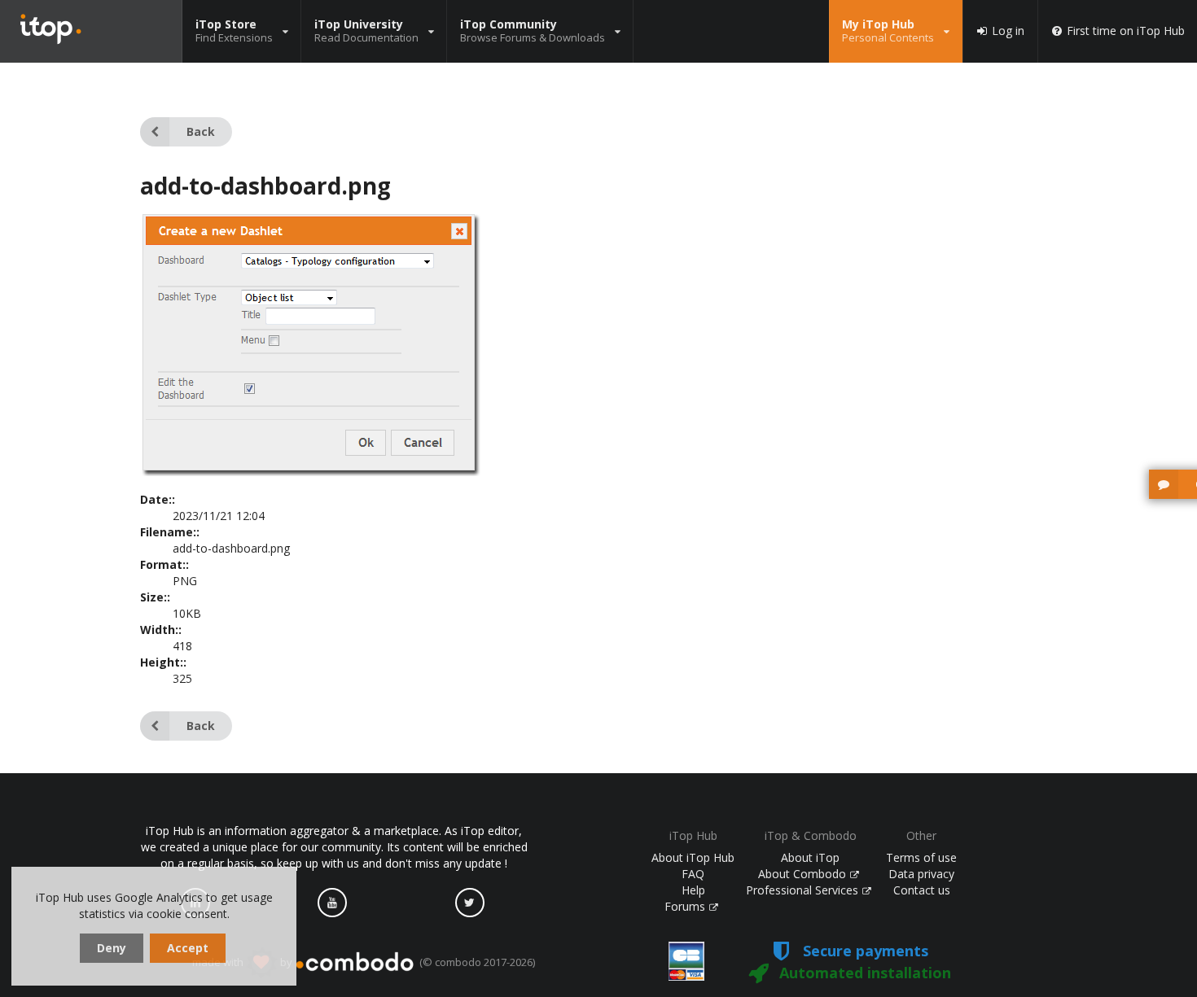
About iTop (810, 857)
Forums (686, 906)
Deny (111, 947)
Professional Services (804, 890)
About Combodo (803, 873)
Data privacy (921, 873)
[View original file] (310, 471)
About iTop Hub (692, 857)
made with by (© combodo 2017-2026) (363, 962)
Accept (187, 947)
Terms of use (921, 857)
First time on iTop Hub (1126, 31)
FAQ (693, 873)
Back (200, 131)
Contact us (921, 890)
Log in (1008, 31)
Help (693, 890)
